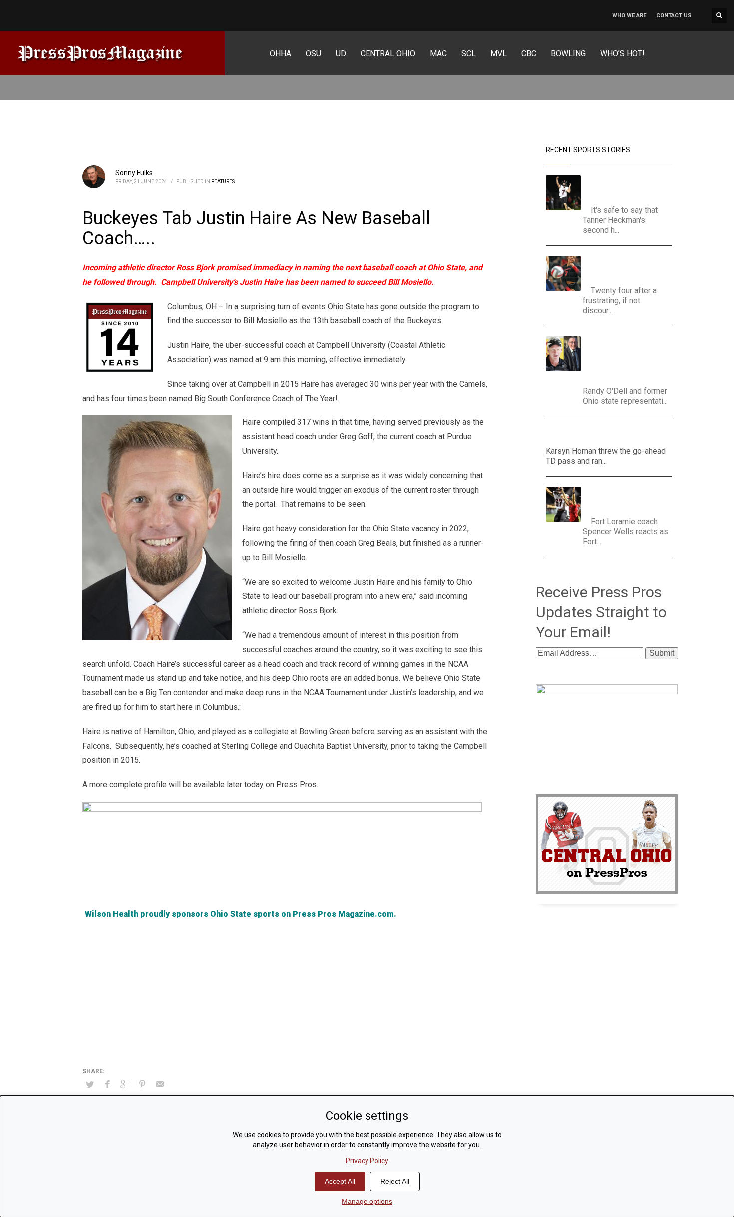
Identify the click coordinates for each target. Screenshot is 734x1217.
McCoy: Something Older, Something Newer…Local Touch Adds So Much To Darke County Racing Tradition (631, 358)
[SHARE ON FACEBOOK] (107, 1084)
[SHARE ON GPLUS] (124, 1084)
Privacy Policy (367, 1161)
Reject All (394, 1181)
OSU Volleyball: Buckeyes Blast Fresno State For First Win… (631, 268)
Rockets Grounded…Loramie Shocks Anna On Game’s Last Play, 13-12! (630, 499)
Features (223, 181)
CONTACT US (674, 15)
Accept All (340, 1181)
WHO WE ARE (629, 15)
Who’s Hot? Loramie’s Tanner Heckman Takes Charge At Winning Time (629, 187)
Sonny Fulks (134, 173)
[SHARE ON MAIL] (159, 1084)
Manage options (367, 1201)
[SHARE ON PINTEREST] (142, 1084)
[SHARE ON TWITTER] (89, 1084)
